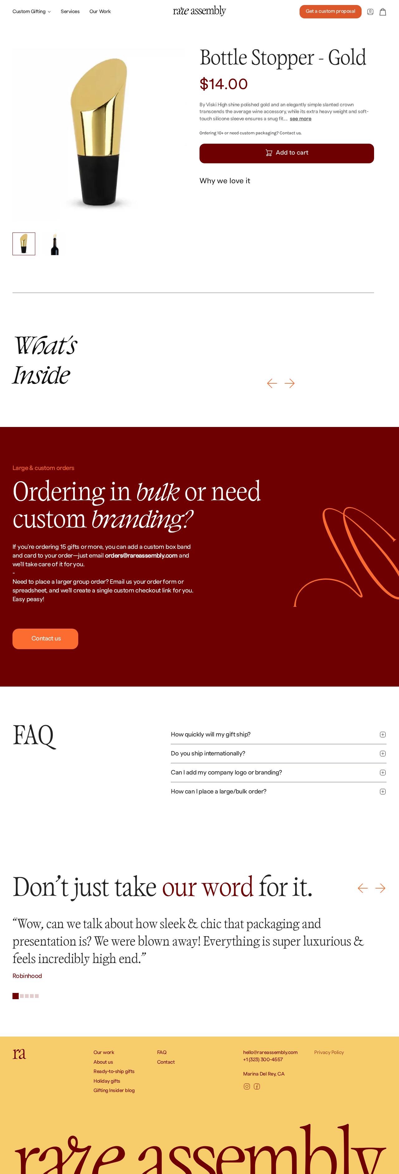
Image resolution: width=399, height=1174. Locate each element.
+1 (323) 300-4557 (263, 1059)
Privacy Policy (329, 1052)
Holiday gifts (107, 1081)
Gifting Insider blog (114, 1090)
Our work (104, 1052)
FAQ (162, 1052)
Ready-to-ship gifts (114, 1071)
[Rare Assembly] (199, 11)
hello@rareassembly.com (270, 1052)
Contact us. (291, 133)
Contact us (45, 638)
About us (103, 1062)
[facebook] (257, 1086)
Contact (166, 1062)
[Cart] (383, 12)
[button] (272, 383)
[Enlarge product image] (99, 135)
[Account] (370, 12)
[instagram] (247, 1086)
